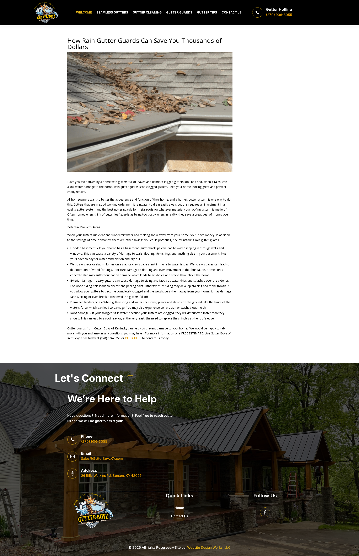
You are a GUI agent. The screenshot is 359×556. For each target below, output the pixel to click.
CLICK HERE (133, 338)
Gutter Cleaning (147, 12)
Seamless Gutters (112, 12)
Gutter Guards (179, 12)
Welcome (84, 12)
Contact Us (232, 12)
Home (179, 508)
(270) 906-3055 (94, 441)
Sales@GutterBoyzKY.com (102, 458)
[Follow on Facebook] (265, 512)
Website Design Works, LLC (209, 547)
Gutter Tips (207, 12)
